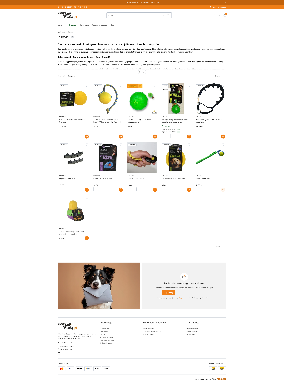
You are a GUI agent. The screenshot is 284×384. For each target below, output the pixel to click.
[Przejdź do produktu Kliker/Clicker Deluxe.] (142, 157)
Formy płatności (148, 329)
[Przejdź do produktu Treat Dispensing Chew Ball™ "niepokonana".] (142, 98)
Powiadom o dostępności (223, 190)
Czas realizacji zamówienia (152, 331)
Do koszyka (189, 137)
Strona (217, 76)
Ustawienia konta (192, 331)
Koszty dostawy (148, 334)
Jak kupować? (104, 331)
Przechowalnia (191, 334)
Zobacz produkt (87, 137)
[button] (168, 15)
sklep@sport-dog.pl (219, 7)
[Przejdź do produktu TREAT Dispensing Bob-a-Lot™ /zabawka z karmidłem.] (73, 210)
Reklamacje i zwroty (106, 343)
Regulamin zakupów (106, 337)
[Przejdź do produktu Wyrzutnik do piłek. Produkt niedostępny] (210, 157)
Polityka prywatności (107, 340)
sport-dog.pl (61, 32)
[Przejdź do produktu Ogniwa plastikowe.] (73, 157)
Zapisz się (168, 292)
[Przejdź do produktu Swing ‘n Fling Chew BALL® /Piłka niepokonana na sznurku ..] (176, 98)
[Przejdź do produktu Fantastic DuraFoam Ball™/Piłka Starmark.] (73, 98)
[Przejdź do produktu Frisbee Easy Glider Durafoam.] (176, 157)
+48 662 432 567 (66, 7)
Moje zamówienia (192, 329)
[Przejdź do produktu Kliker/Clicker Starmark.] (108, 157)
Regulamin (182, 298)
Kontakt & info (104, 329)
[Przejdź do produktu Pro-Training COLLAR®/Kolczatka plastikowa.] (210, 98)
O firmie (102, 334)
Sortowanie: (62, 76)
